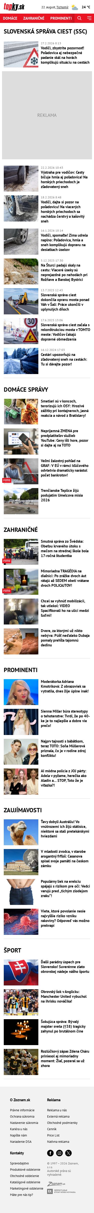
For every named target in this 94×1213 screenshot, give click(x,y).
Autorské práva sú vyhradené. (59, 1173)
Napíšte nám (18, 1135)
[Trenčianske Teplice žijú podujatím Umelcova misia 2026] (21, 501)
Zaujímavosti (23, 810)
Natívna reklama (58, 1142)
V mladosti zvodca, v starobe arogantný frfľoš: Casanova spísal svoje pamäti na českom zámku (64, 858)
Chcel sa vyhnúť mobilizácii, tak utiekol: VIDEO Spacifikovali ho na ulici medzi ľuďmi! (65, 608)
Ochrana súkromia (22, 1116)
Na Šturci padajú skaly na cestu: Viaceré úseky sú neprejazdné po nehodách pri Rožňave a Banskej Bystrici (64, 272)
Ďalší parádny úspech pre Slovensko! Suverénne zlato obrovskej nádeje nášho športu (65, 967)
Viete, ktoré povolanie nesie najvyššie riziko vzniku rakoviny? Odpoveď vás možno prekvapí (65, 918)
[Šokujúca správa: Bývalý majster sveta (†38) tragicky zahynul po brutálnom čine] (21, 1032)
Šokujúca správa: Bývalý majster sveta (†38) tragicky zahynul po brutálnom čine (63, 1026)
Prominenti (61, 18)
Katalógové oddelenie (25, 1182)
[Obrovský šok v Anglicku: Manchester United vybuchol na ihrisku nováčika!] (21, 1002)
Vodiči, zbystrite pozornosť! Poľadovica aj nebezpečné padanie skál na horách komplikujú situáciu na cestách (65, 55)
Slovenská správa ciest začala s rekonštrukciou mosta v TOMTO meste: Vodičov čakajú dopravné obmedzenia (65, 332)
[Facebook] (50, 1153)
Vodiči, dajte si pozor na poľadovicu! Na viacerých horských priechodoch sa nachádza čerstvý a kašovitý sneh (62, 212)
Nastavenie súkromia (24, 1123)
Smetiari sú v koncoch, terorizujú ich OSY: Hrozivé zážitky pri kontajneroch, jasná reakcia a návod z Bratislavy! (64, 408)
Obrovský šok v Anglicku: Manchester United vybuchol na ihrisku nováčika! (63, 996)
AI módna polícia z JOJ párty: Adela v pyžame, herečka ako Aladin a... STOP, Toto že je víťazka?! (63, 778)
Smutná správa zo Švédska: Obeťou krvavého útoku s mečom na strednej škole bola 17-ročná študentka (64, 548)
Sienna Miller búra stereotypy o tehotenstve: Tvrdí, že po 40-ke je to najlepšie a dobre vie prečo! (65, 718)
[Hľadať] (79, 18)
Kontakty (17, 1153)
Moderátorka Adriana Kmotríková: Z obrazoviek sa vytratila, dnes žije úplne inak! (64, 686)
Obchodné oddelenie (24, 1176)
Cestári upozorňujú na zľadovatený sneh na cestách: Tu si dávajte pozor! (64, 359)
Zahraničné (33, 18)
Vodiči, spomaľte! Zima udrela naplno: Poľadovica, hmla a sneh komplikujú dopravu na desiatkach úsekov (64, 242)
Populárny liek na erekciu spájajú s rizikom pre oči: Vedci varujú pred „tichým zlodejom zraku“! (65, 888)
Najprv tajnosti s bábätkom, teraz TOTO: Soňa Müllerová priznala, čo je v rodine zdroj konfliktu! (63, 748)
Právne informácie (22, 1110)
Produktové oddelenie (25, 1169)
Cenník (51, 1129)
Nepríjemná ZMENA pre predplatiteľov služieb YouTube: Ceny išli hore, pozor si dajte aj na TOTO (64, 438)
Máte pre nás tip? (21, 1195)
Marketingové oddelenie (26, 1188)
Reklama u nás (57, 1110)
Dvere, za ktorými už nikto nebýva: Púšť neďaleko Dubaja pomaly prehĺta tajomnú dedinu (65, 637)
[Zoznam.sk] (56, 1185)
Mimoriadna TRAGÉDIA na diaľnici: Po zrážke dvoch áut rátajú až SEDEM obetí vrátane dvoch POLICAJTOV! (65, 578)
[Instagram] (59, 1153)
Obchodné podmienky (62, 1123)
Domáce (10, 18)
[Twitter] (68, 1153)
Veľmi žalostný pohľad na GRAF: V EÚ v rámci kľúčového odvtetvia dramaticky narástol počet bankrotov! (64, 467)
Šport (12, 950)
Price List (53, 1135)
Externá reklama (58, 1116)
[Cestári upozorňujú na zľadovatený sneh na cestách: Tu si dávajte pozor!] (21, 361)
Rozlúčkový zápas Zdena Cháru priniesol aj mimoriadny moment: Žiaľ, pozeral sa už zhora (65, 1058)
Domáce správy (26, 389)
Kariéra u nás (18, 1129)
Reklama (53, 1099)
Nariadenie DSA (21, 1142)
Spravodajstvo (19, 1163)
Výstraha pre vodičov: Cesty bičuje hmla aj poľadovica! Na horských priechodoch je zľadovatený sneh (64, 179)
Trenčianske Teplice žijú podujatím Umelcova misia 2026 (62, 495)
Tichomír (62, 7)
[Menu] (89, 18)
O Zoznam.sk (20, 1099)
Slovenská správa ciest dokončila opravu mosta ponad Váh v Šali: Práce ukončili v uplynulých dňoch (65, 302)
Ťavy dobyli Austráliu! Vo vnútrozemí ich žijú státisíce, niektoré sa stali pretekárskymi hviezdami (65, 828)
